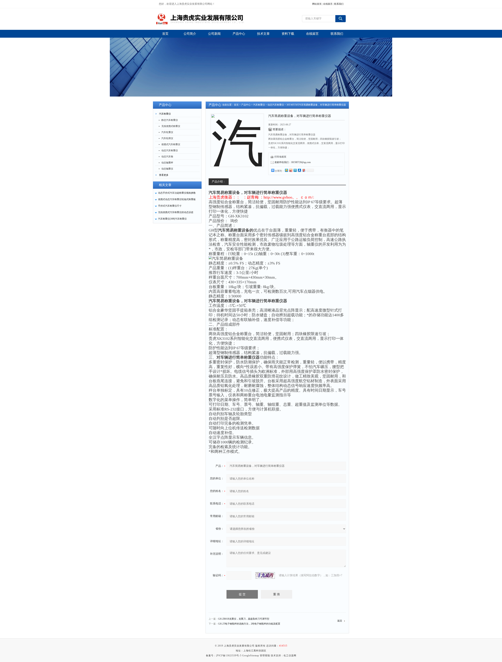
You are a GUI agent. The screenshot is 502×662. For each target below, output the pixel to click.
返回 (339, 620)
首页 (236, 104)
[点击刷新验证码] (265, 575)
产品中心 (246, 104)
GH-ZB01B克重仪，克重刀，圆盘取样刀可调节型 (243, 618)
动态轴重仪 (167, 168)
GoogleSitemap (250, 655)
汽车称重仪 (165, 113)
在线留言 (328, 4)
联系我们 (339, 4)
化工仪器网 (290, 655)
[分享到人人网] (299, 170)
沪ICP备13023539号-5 (228, 655)
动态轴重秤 (167, 162)
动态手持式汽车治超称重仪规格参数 (177, 192)
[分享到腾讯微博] (295, 170)
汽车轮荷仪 (167, 138)
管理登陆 (265, 655)
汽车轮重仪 (167, 132)
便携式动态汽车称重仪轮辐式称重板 (177, 199)
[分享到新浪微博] (290, 170)
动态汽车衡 (167, 156)
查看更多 (163, 175)
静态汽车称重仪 (169, 120)
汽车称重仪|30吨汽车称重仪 (172, 218)
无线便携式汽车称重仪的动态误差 (175, 212)
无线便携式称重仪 (170, 126)
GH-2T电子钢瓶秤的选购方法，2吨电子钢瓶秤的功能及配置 (249, 623)
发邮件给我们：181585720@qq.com (293, 162)
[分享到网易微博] (303, 170)
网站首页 (317, 4)
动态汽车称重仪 (169, 150)
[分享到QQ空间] (286, 170)
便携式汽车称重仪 (170, 144)
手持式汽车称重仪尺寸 (170, 205)
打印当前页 (280, 156)
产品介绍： (219, 181)
